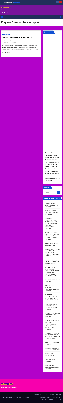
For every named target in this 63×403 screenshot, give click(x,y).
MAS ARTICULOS (6, 34)
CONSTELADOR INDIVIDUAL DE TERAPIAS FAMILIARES (52, 287)
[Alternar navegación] (30, 17)
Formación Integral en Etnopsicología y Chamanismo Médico (51, 305)
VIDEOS (52, 394)
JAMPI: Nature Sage (50, 359)
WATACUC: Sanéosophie (52, 342)
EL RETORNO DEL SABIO (52, 280)
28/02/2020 (6, 42)
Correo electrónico (44, 394)
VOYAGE (49, 397)
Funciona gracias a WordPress (8, 397)
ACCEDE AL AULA (57, 397)
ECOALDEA (51, 399)
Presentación (58, 399)
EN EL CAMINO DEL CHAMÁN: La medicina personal (51, 212)
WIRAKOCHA (58, 394)
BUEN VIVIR (43, 397)
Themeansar (27, 397)
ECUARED (36, 394)
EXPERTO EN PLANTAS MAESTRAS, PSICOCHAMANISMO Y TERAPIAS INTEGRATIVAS (52, 324)
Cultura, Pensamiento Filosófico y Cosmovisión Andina (52, 261)
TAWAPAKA (44, 399)
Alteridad (14, 42)
